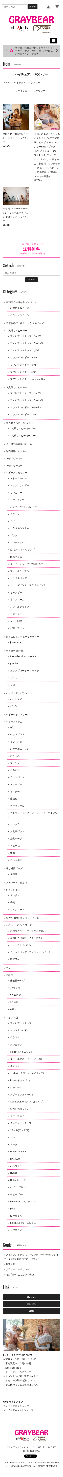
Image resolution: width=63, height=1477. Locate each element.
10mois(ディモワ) (19, 1130)
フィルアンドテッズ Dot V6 (25, 336)
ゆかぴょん (16, 1215)
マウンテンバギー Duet (23, 414)
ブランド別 (12, 1017)
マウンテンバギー (19, 1030)
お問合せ (10, 1264)
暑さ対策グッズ (14, 868)
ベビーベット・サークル (19, 714)
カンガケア (16, 1044)
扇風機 (13, 874)
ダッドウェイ (17, 1115)
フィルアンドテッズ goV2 (24, 350)
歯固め (13, 798)
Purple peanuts (18, 1151)
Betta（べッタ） (19, 1180)
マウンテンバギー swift (23, 371)
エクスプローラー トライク (24, 670)
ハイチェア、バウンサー (19, 693)
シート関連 (16, 621)
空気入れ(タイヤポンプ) (22, 549)
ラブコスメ (16, 1230)
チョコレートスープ (20, 1123)
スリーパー (16, 784)
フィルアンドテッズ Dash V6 (26, 343)
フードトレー (17, 499)
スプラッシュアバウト (22, 1094)
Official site (31, 1297)
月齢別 (9, 975)
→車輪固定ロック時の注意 (17, 1363)
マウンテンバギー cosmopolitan (28, 379)
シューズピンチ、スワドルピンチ (28, 585)
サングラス (16, 824)
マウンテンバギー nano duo (25, 407)
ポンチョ (15, 895)
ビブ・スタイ (17, 741)
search (32, 6)
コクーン (15, 514)
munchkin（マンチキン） (23, 1201)
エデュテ (15, 1066)
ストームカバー (18, 478)
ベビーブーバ (17, 1194)
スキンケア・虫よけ (16, 882)
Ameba (31, 1310)
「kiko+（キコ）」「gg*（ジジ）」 (29, 1073)
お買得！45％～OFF (21, 307)
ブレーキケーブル (19, 571)
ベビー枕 (15, 845)
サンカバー (16, 492)
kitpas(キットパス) (20, 1080)
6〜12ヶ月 (15, 994)
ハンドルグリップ (19, 606)
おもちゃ (15, 770)
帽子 (12, 727)
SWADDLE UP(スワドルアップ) (27, 1101)
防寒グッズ (16, 556)
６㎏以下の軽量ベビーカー (20, 444)
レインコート (17, 909)
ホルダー (15, 791)
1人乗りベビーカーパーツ (23, 428)
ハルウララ (16, 1166)
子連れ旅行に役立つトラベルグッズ (25, 323)
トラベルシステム (19, 528)
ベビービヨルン (18, 1187)
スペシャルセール (19, 314)
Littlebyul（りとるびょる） (24, 1223)
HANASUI (15, 1158)
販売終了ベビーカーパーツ (20, 423)
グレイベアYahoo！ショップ (18, 1410)
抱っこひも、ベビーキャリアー (22, 636)
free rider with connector (23, 656)
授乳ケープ (16, 838)
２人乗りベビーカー (16, 387)
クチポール (16, 1087)
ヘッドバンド (17, 734)
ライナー (15, 521)
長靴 (12, 902)
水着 (12, 853)
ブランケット (17, 763)
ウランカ (15, 1037)
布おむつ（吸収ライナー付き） (26, 938)
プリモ (13, 677)
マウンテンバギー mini (23, 364)
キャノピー (16, 592)
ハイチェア (24, 90)
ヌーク (13, 1144)
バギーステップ (18, 542)
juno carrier (16, 642)
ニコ (12, 1137)
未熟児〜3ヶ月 (18, 980)
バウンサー (42, 90)
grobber (14, 663)
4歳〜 (13, 1009)
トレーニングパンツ (20, 945)
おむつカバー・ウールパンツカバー (29, 930)
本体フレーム (17, 599)
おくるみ (15, 755)
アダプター (16, 613)
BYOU (13, 1173)
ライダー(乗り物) (15, 650)
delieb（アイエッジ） (21, 1051)
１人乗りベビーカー (16, 330)
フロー (13, 684)
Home (7, 82)
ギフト (9, 968)
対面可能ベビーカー (16, 451)
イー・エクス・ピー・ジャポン (26, 1058)
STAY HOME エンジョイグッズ (22, 918)
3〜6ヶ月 (15, 987)
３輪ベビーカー (14, 458)
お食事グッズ (17, 831)
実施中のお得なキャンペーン (21, 302)
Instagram (31, 1304)
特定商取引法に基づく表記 (20, 1274)
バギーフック (17, 628)
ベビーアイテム (14, 721)
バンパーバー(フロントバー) (25, 506)
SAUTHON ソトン (19, 1108)
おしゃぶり (16, 860)
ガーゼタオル (17, 805)
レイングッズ (13, 889)
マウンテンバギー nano (23, 357)
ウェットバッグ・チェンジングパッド (30, 952)
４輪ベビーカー (14, 465)
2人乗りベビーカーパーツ (23, 435)
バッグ (13, 535)
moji (12, 1208)
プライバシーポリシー (17, 1269)
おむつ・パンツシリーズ (19, 925)
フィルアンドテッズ (20, 1023)
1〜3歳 (14, 1002)
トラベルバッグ (18, 578)
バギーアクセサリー (16, 472)
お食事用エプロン (19, 748)
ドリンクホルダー (19, 485)
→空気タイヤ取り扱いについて (19, 1359)
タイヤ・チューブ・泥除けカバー (28, 564)
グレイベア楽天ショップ (16, 1406)
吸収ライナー (17, 959)
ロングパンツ (17, 777)
